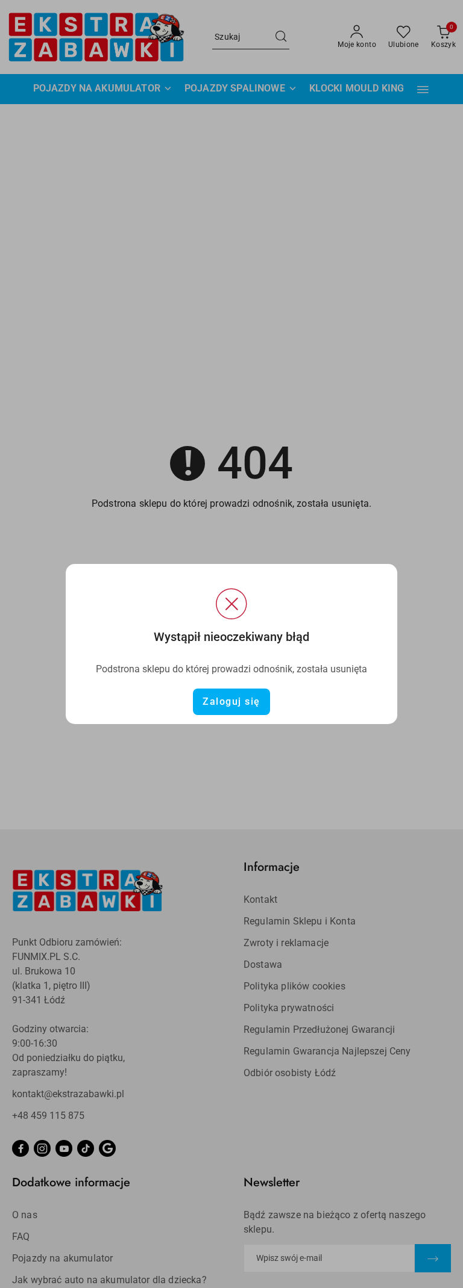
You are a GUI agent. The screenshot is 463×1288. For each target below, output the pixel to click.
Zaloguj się (231, 701)
